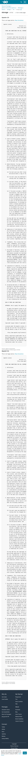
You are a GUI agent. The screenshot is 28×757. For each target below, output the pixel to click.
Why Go (4, 694)
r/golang (4, 733)
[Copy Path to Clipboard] (21, 9)
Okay (24, 753)
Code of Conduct (19, 721)
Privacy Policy (14, 748)
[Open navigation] (24, 2)
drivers (3, 9)
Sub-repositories (5, 712)
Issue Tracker (18, 714)
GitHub (3, 729)
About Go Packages (6, 714)
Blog (16, 712)
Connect (4, 724)
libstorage (20, 7)
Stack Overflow (19, 701)
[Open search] (21, 2)
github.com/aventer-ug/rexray (9, 7)
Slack (3, 731)
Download (17, 709)
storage (9, 9)
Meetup (3, 736)
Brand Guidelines (19, 718)
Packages (5, 707)
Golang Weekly (5, 738)
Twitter (3, 727)
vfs (13, 9)
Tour (16, 699)
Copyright (14, 744)
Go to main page (21, 12)
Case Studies (5, 699)
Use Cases (4, 697)
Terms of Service (14, 746)
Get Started (18, 694)
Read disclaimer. (19, 20)
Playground (18, 697)
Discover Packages (6, 6)
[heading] (6, 2)
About (17, 707)
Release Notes (18, 716)
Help (16, 703)
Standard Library (6, 709)
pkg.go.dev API (5, 716)
